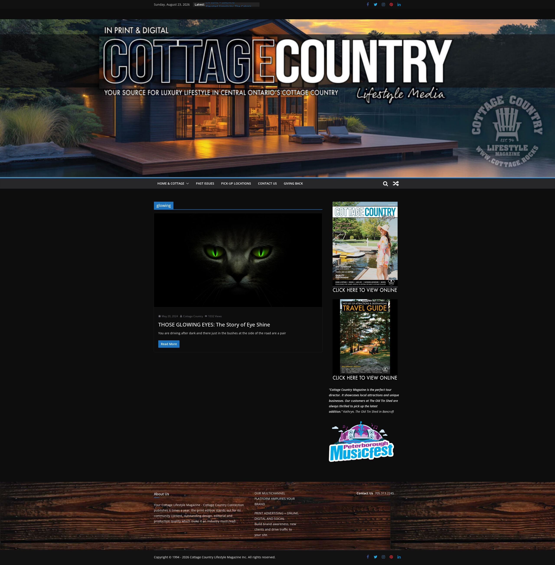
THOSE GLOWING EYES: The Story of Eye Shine (214, 324)
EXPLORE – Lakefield (220, 4)
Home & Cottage (170, 183)
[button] (186, 183)
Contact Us (267, 183)
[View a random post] (396, 183)
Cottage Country (193, 316)
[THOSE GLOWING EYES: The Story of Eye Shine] (238, 260)
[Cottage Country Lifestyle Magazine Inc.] (277, 22)
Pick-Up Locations (236, 183)
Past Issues (205, 183)
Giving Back (293, 183)
